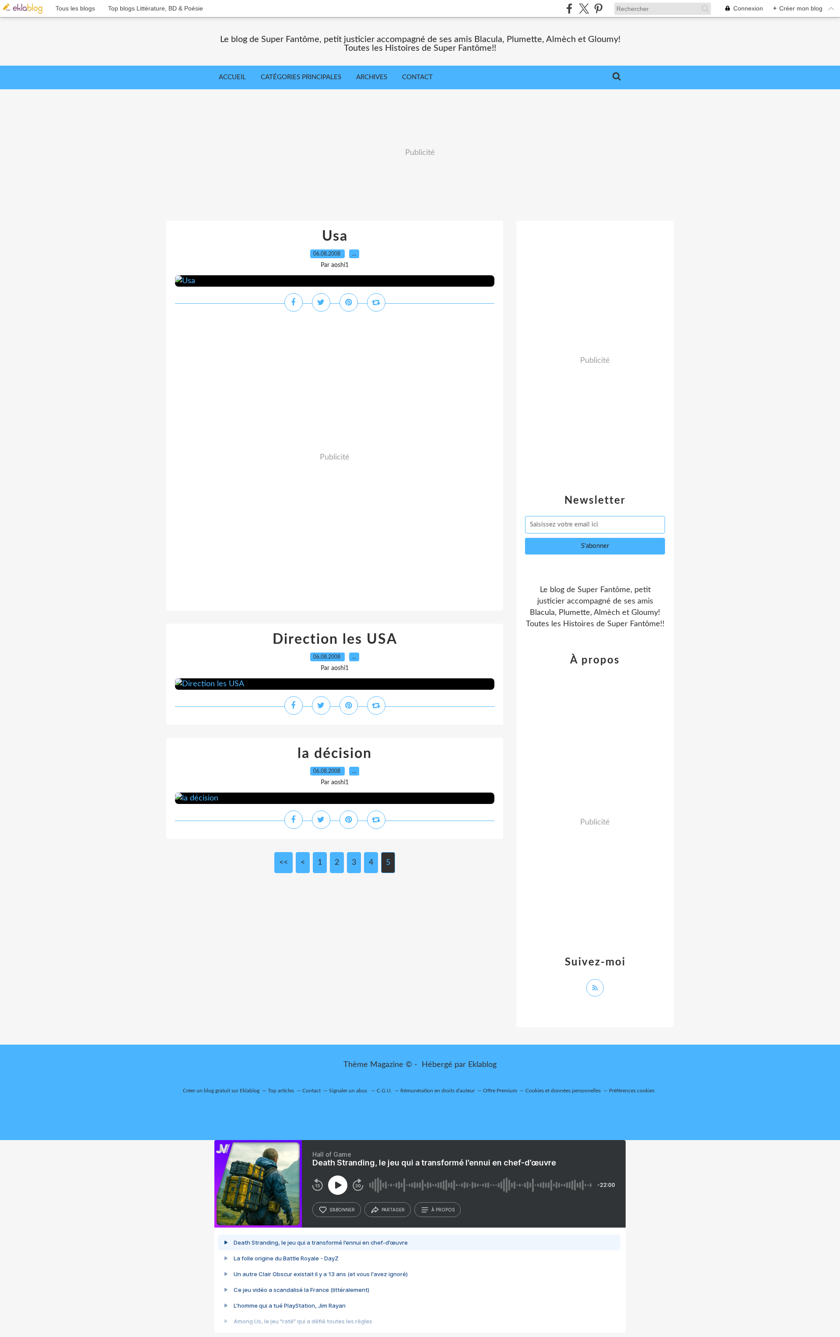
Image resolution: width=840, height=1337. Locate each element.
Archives (371, 77)
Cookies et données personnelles (563, 1090)
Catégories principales (301, 77)
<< (283, 863)
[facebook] (569, 9)
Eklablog (482, 1065)
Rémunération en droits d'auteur (437, 1090)
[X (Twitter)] (583, 9)
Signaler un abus (348, 1090)
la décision (335, 754)
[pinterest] (598, 9)
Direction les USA (335, 639)
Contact (417, 77)
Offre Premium (500, 1090)
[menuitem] (232, 77)
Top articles (281, 1090)
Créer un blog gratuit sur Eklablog (221, 1090)
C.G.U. (384, 1090)
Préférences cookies (631, 1090)
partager (393, 1209)
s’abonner (342, 1209)
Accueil (232, 77)
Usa (335, 236)
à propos (443, 1209)
